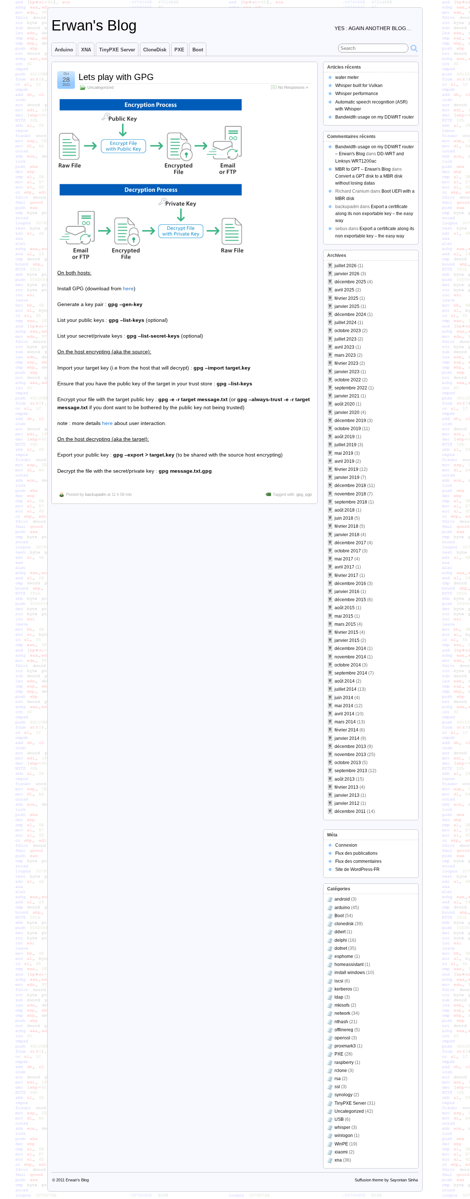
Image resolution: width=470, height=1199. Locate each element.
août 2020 (345, 404)
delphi (341, 940)
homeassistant (349, 964)
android (342, 899)
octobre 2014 (348, 665)
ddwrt (340, 931)
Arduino (64, 49)
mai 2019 (344, 453)
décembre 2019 (350, 420)
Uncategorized (100, 87)
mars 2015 (345, 624)
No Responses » (293, 87)
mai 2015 (344, 616)
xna (338, 1160)
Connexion (346, 845)
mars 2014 (345, 721)
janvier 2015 (347, 640)
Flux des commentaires (358, 861)
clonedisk (344, 923)
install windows (350, 972)
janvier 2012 (347, 803)
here (128, 288)
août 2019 (345, 436)
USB (339, 1119)
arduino (342, 907)
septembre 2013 (351, 770)
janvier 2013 (347, 795)
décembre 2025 (350, 281)
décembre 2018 (350, 485)
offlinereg (344, 1029)
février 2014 (346, 730)
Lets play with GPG (116, 77)
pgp (308, 494)
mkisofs (342, 1005)
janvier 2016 (347, 591)
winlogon (344, 1135)
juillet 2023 (346, 339)
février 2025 (346, 298)
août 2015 (345, 607)
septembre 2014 (351, 673)
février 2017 (346, 575)
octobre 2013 (348, 762)
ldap (339, 997)
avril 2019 (344, 461)
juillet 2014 (346, 689)
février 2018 (346, 526)
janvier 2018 (347, 534)
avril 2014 (344, 713)
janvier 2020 (347, 412)
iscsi (339, 981)
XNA (86, 49)
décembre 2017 (350, 542)
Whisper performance (356, 93)
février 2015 (346, 632)
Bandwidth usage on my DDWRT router (374, 117)
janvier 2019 (347, 477)
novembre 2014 (350, 657)
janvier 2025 (347, 306)
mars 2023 (345, 355)
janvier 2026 (347, 273)
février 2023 (346, 363)
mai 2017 (344, 559)
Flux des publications (356, 853)
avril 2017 (344, 567)
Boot (197, 49)
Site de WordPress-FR (357, 869)
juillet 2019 (346, 444)
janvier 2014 (347, 738)
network (342, 1013)
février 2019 (346, 469)
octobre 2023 (348, 330)
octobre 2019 (348, 428)
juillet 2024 (346, 322)
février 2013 (346, 787)
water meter (347, 77)
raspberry (344, 1062)
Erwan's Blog (94, 25)
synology (343, 1094)
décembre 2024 (350, 314)
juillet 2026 (346, 265)
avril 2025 (344, 290)
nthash (341, 1021)
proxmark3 (345, 1046)
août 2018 (345, 510)
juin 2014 (344, 697)
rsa (338, 1078)
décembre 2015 (350, 599)
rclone (341, 1070)
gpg (299, 494)
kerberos (343, 989)
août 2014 (345, 681)
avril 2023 (344, 347)
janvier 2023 (347, 371)
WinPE (341, 1144)
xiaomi (341, 1152)
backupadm (95, 494)
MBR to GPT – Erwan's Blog (363, 169)
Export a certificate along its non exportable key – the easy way (374, 213)
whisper (342, 1127)
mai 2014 (344, 705)
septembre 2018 (351, 502)
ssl (337, 1086)
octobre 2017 (348, 550)
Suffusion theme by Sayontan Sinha (386, 1180)
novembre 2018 (350, 494)
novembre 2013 (350, 754)
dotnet (341, 948)
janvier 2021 (347, 396)
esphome (344, 956)
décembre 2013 (350, 746)
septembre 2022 (351, 387)
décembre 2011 (350, 811)
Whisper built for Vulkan (359, 85)
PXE (179, 49)
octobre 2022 (348, 379)
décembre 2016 (350, 583)
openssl (342, 1037)
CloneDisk (154, 49)
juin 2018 (344, 518)
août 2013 (345, 779)
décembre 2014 (350, 648)
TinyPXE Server (117, 49)
